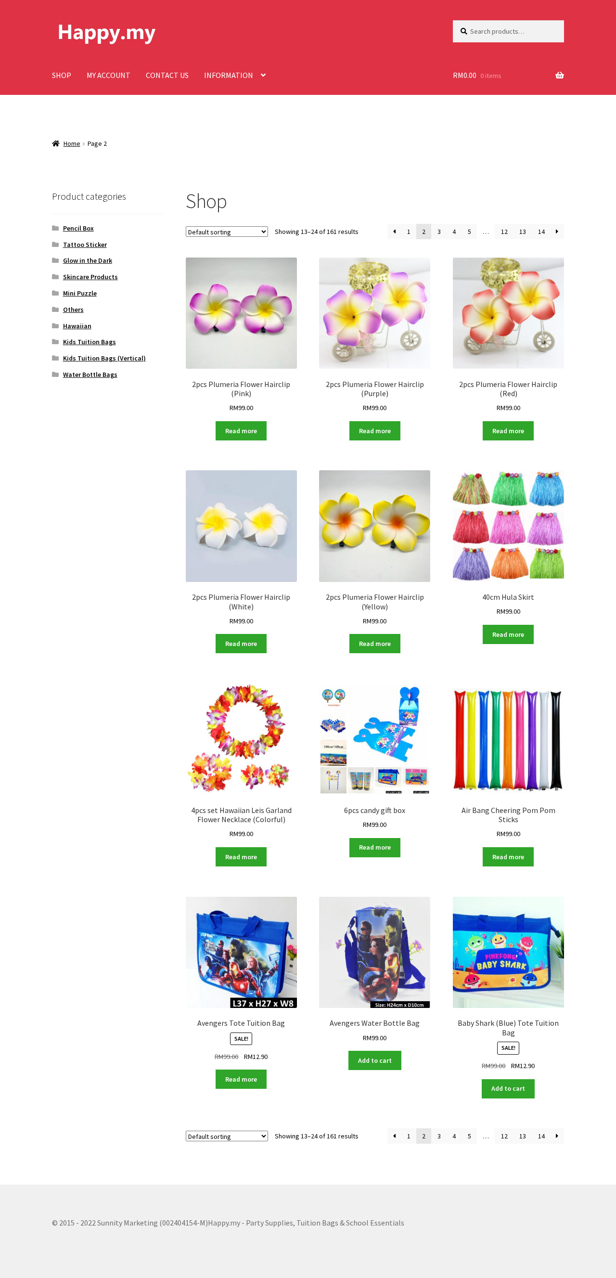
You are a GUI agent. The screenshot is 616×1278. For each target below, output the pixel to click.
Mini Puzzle (80, 293)
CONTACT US (167, 75)
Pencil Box (78, 228)
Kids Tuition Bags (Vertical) (104, 358)
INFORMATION (228, 75)
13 (522, 231)
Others (73, 309)
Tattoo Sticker (85, 244)
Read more (241, 430)
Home (72, 143)
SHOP (61, 75)
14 (541, 231)
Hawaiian (77, 326)
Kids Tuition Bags (89, 341)
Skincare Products (90, 276)
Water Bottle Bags (90, 374)
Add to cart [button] (375, 1060)
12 (504, 231)
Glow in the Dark (87, 260)
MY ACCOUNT (108, 75)
